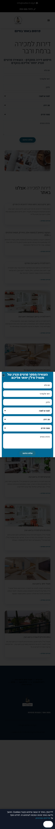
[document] (27, 414)
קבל (48, 824)
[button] (3, 375)
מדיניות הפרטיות (43, 818)
